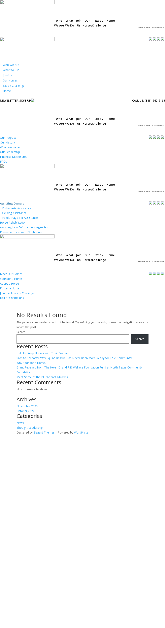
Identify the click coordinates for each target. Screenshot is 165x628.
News (20, 423)
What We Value (10, 147)
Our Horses (10, 80)
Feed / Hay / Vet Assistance (20, 218)
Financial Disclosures (13, 157)
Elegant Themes (44, 432)
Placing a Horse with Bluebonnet (21, 232)
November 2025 (27, 406)
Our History (7, 142)
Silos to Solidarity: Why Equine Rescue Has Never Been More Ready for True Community (74, 358)
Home (7, 91)
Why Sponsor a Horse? (31, 363)
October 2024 (25, 411)
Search (20, 332)
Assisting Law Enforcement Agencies (24, 227)
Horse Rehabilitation (13, 222)
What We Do (11, 70)
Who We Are (11, 65)
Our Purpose (8, 137)
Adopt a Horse (9, 283)
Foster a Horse (10, 288)
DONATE (119, 27)
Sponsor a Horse (11, 279)
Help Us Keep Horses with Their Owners (42, 353)
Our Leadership (10, 152)
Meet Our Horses (11, 274)
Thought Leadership (29, 428)
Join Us (7, 75)
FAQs (3, 161)
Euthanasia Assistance (16, 208)
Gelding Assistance (14, 213)
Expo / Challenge (14, 86)
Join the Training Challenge (17, 293)
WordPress (81, 432)
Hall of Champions (12, 298)
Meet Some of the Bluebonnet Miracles (42, 377)
